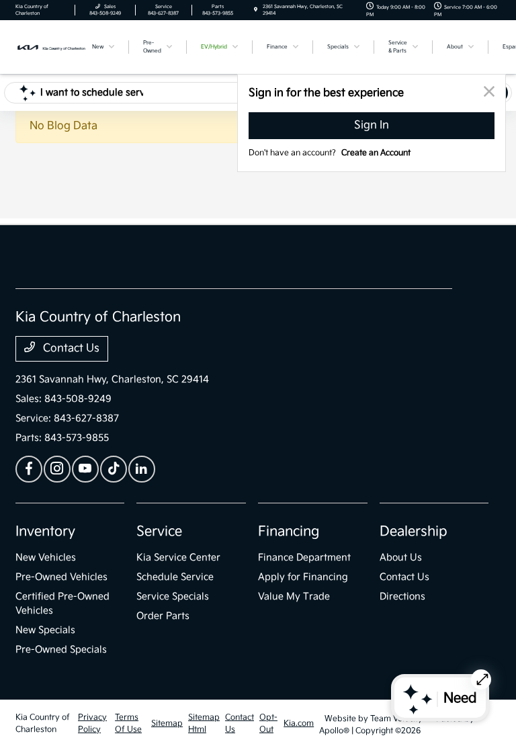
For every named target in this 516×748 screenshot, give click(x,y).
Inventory (45, 532)
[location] (255, 10)
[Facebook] (28, 469)
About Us (401, 557)
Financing (288, 532)
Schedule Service (175, 577)
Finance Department (304, 557)
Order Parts (162, 616)
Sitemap (167, 723)
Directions (402, 596)
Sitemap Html (204, 723)
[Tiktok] (113, 469)
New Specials (45, 630)
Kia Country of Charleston (42, 723)
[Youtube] (85, 469)
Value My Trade (294, 596)
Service (159, 532)
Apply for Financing (303, 577)
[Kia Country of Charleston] (51, 46)
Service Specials (172, 596)
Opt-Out (268, 723)
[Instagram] (57, 469)
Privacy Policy (92, 723)
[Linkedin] (141, 469)
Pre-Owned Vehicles (61, 577)
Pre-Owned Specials (61, 649)
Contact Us (69, 348)
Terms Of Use (128, 723)
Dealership (413, 532)
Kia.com (299, 723)
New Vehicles (45, 557)
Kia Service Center (178, 557)
